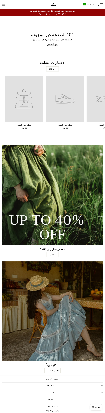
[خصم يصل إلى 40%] (52, 195)
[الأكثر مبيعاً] (52, 311)
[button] (89, 4)
